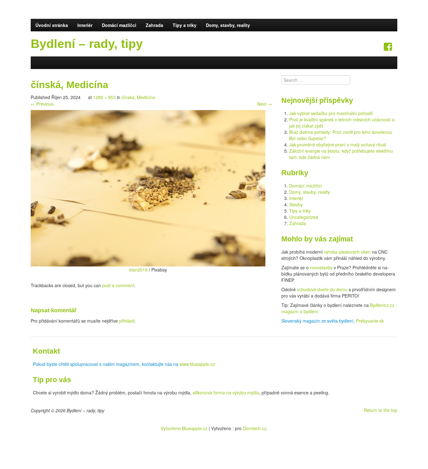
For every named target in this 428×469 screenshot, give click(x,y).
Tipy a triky (184, 25)
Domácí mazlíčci (119, 25)
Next (264, 104)
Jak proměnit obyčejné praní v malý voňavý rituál (337, 144)
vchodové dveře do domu (322, 289)
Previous (42, 104)
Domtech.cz (254, 428)
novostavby (321, 267)
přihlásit (126, 321)
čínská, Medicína (138, 97)
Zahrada (154, 25)
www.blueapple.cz (197, 364)
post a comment (118, 285)
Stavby (296, 204)
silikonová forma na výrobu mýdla (226, 392)
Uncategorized (303, 217)
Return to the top (380, 410)
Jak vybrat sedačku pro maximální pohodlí (331, 113)
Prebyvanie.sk (370, 321)
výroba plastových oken (347, 252)
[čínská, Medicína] (148, 187)
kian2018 (138, 269)
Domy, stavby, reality (228, 25)
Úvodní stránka (51, 25)
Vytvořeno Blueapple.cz (184, 428)
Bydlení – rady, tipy (87, 43)
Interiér (84, 25)
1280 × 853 (104, 97)
